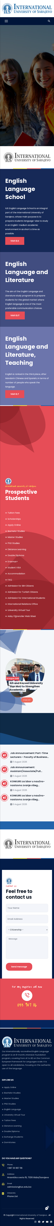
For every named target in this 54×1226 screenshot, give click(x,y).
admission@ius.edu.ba (19, 1187)
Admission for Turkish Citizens (23, 591)
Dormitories (9, 1142)
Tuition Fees (14, 512)
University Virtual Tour (19, 610)
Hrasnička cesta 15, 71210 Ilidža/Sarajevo (28, 1177)
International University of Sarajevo (31, 1215)
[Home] (27, 8)
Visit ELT (14, 394)
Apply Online (14, 524)
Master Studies (15, 537)
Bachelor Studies (16, 531)
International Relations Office (23, 604)
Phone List (12, 1196)
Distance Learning (17, 549)
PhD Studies (14, 543)
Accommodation (16, 573)
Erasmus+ (13, 561)
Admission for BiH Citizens (21, 585)
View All (27, 700)
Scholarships (14, 518)
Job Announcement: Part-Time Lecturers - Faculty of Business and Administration (29, 755)
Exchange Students (13, 1136)
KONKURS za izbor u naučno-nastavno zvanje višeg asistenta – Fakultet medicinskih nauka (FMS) (27, 797)
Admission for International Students (26, 598)
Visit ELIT (15, 315)
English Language (12, 1109)
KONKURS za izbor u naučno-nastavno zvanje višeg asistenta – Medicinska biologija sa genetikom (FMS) (30, 783)
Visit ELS (14, 240)
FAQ (10, 579)
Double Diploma (16, 555)
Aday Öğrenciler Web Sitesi (22, 616)
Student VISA (14, 567)
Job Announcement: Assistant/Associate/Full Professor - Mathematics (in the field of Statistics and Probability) (29, 769)
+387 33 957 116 (14, 1168)
